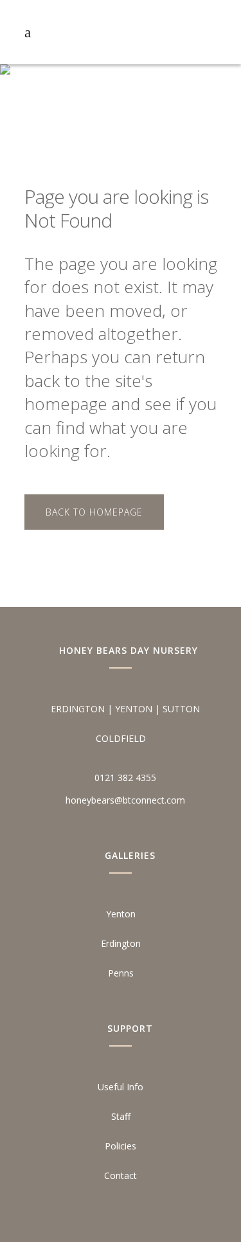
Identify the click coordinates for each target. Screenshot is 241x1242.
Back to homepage (94, 512)
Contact (120, 1175)
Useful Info (120, 1087)
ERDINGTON (78, 709)
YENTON (133, 709)
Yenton (121, 914)
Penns (121, 973)
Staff (120, 1116)
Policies (120, 1146)
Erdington (121, 943)
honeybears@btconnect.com (125, 800)
